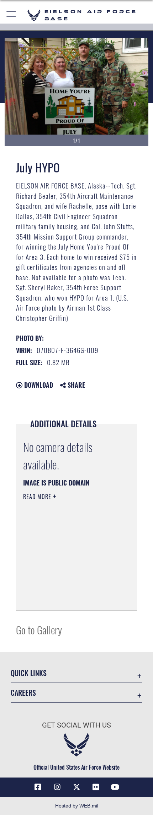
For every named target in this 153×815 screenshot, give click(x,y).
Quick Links (29, 673)
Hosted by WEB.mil (76, 806)
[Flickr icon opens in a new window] (95, 787)
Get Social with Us (76, 725)
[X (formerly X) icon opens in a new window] (76, 787)
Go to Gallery (39, 629)
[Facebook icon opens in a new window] (37, 787)
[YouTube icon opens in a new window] (115, 787)
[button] (11, 15)
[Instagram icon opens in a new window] (57, 787)
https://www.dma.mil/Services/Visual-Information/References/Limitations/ (66, 587)
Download (37, 384)
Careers (23, 693)
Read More (38, 496)
